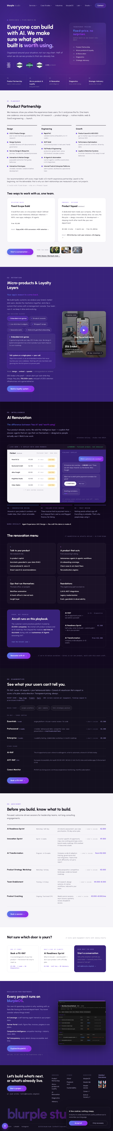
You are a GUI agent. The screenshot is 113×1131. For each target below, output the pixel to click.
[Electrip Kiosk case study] (77, 250)
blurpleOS (69, 6)
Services (32, 6)
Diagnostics (56, 1098)
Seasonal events (16, 330)
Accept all (78, 1123)
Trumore (32, 698)
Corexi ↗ (86, 1091)
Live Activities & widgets (19, 324)
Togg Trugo (23, 698)
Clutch (9, 1126)
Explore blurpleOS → (19, 1048)
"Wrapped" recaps (40, 324)
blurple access (85, 1087)
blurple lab (87, 1082)
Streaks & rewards (39, 318)
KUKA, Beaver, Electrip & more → (48, 256)
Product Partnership (56, 1080)
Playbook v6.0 (70, 1083)
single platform (27, 708)
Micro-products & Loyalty (55, 1086)
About (69, 1079)
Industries (58, 6)
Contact (100, 6)
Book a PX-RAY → (18, 780)
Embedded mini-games (18, 318)
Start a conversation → (20, 252)
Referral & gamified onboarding (39, 330)
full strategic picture (61, 708)
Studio (87, 6)
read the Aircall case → (21, 642)
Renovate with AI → (19, 656)
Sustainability (71, 1088)
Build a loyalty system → (21, 389)
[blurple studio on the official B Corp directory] (8, 65)
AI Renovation (56, 1093)
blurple (13, 5)
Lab (78, 6)
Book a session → (18, 914)
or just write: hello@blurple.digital (23, 1094)
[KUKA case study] (55, 250)
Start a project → (16, 1088)
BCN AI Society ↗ (86, 1096)
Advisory (55, 1101)
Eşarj (39, 698)
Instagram (25, 1126)
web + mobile (43, 708)
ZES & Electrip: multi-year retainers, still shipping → (81, 236)
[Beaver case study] (66, 250)
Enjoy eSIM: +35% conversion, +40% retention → (30, 229)
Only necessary (98, 1123)
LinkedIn (16, 1126)
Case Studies (45, 6)
